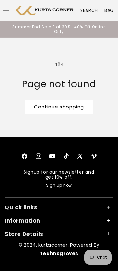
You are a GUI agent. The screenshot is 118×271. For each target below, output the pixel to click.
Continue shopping (59, 106)
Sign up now (59, 185)
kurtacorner (53, 245)
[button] (89, 10)
